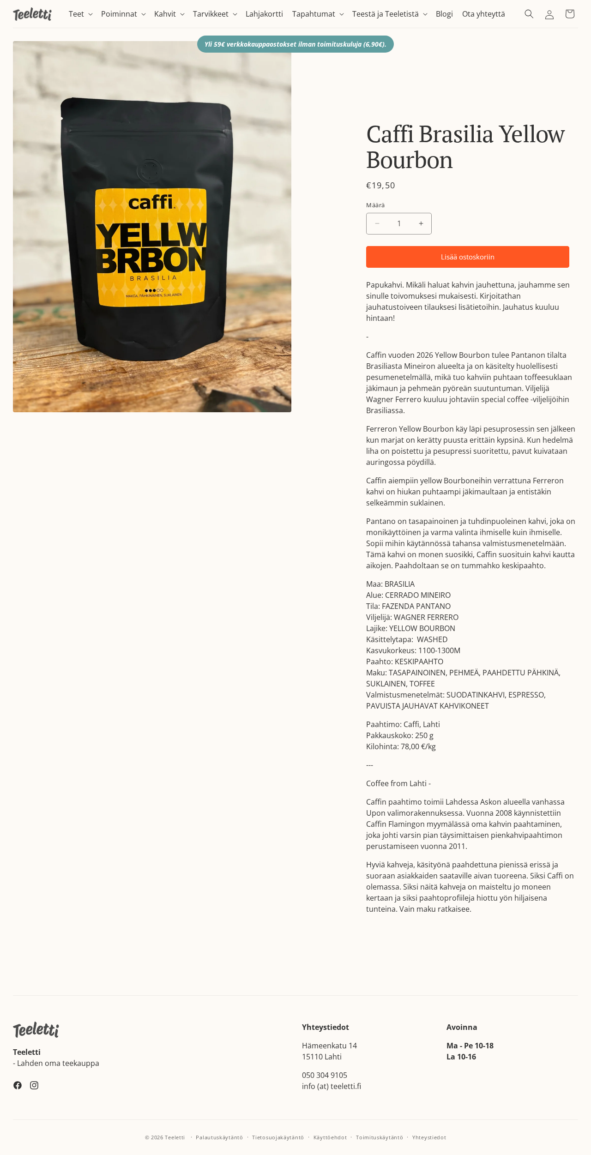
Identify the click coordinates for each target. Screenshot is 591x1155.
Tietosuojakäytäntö (278, 1136)
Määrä (375, 205)
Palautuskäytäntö (219, 1136)
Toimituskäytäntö (379, 1136)
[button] (80, 14)
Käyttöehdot (330, 1136)
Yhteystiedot (429, 1136)
